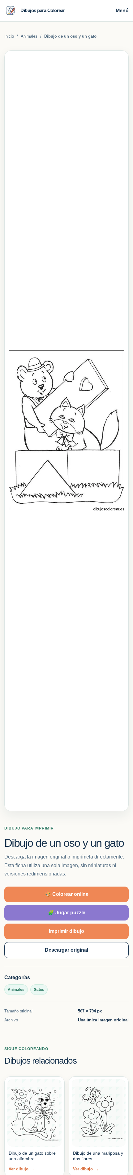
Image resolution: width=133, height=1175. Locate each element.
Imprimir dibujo (66, 931)
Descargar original (66, 950)
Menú (122, 10)
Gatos (39, 989)
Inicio (9, 36)
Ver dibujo (21, 1169)
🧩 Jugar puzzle (66, 912)
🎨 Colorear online (66, 894)
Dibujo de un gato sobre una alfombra (32, 1156)
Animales (29, 36)
